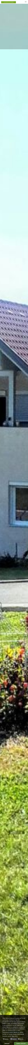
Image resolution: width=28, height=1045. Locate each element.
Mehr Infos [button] (15, 1036)
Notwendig (7, 1039)
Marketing (22, 1039)
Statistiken (15, 1039)
